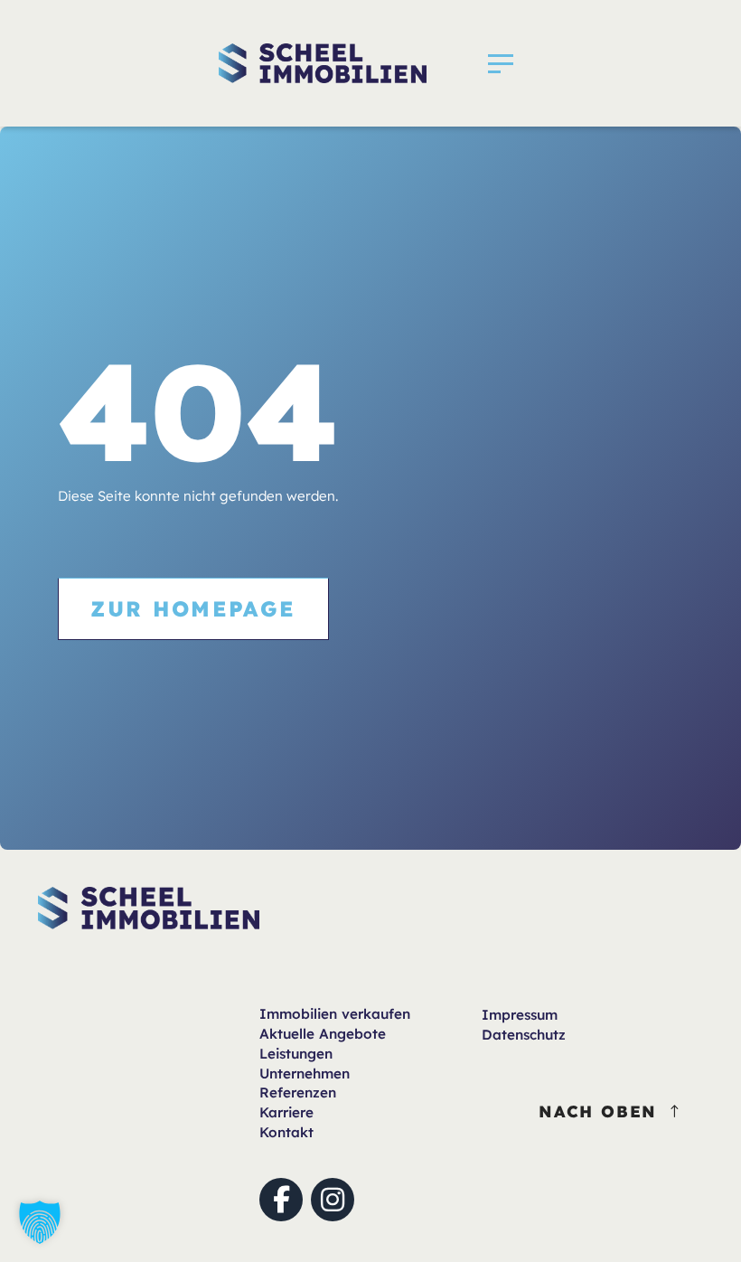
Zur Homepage (192, 608)
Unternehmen (304, 1073)
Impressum (520, 1014)
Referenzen (297, 1092)
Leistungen (296, 1053)
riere (286, 1112)
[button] (500, 63)
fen (334, 1013)
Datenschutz (524, 1034)
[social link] (281, 1199)
